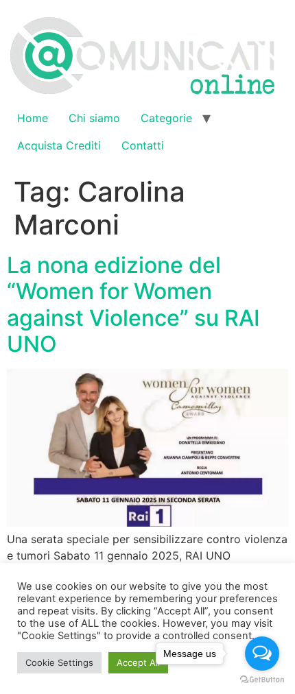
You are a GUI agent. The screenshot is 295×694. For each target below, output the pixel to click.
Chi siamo (94, 118)
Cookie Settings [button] (59, 662)
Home (32, 118)
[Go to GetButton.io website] (262, 679)
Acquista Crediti (59, 145)
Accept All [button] (138, 662)
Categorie (166, 118)
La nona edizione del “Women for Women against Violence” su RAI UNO (133, 304)
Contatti (142, 145)
